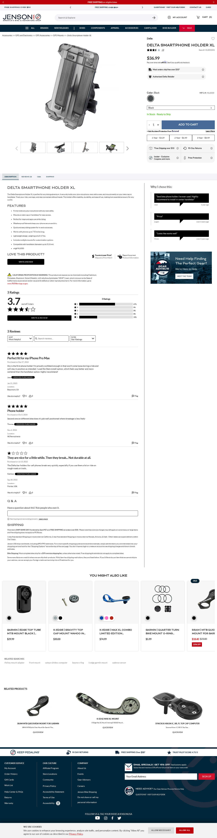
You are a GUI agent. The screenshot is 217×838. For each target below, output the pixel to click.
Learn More (210, 131)
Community (48, 780)
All (33, 28)
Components (98, 28)
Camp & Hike (150, 28)
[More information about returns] (211, 148)
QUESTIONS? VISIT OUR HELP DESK (169, 7)
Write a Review (39, 318)
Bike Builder (169, 28)
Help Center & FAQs (13, 792)
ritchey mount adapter (14, 662)
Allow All (184, 830)
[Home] (22, 17)
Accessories (131, 28)
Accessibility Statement (53, 792)
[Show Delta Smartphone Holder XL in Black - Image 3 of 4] (85, 147)
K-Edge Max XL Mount (108, 719)
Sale (189, 28)
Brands (44, 28)
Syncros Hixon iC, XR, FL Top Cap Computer (177, 723)
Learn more (43, 519)
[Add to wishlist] (213, 39)
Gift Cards (9, 780)
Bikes (82, 28)
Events (81, 774)
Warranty (8, 803)
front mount (34, 662)
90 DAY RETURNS (106, 7)
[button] (106, 304)
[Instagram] (106, 819)
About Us (82, 768)
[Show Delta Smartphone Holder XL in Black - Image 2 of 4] (59, 147)
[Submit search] (154, 17)
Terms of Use (48, 797)
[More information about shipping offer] (203, 69)
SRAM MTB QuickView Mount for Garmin (38, 723)
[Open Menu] (50, 18)
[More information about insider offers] (177, 158)
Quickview (38, 732)
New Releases (61, 28)
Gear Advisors (84, 780)
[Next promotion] (142, 7)
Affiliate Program (51, 768)
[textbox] (72, 513)
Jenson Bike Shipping (87, 792)
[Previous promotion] (70, 7)
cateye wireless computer (56, 662)
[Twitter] (120, 819)
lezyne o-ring (78, 662)
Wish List (8, 785)
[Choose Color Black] (150, 98)
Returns (8, 797)
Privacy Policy (76, 834)
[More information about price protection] (211, 158)
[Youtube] (98, 819)
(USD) (209, 7)
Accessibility (48, 803)
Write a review (26, 262)
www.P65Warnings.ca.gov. (17, 283)
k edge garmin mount (98, 662)
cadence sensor (119, 662)
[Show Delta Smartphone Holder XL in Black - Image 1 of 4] (33, 147)
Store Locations (50, 774)
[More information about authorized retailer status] (203, 77)
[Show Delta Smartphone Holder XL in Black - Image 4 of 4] (111, 147)
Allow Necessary (161, 830)
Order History (10, 774)
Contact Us (195, 7)
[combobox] (20, 338)
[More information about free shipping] (177, 148)
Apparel (115, 28)
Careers (81, 786)
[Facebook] (113, 819)
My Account (10, 768)
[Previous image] (17, 148)
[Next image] (127, 148)
